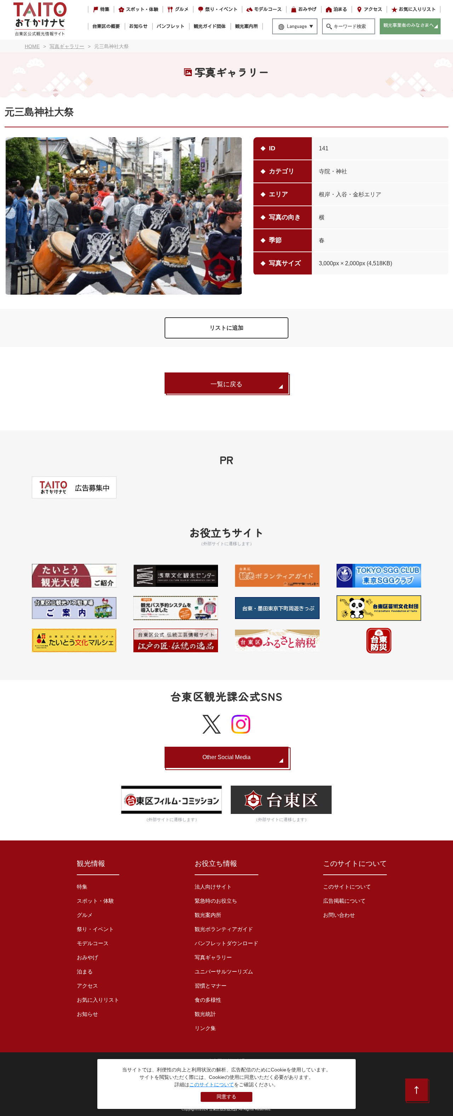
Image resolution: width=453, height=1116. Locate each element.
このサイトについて (347, 887)
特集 (104, 9)
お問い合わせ (339, 915)
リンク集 (205, 1028)
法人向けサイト (213, 887)
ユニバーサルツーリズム (224, 971)
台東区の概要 (106, 26)
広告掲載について (344, 901)
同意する (226, 1096)
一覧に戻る (226, 384)
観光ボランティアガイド (224, 929)
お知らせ (138, 26)
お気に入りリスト (417, 9)
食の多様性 (208, 1000)
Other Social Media (226, 757)
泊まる (340, 9)
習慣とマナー (210, 986)
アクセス (373, 9)
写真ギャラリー (213, 957)
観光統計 (205, 1014)
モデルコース (268, 9)
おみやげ (307, 9)
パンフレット (170, 26)
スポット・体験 (142, 9)
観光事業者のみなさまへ (408, 25)
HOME (32, 46)
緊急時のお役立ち (216, 901)
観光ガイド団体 (210, 26)
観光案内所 (246, 26)
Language (297, 26)
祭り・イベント (221, 9)
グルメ (182, 9)
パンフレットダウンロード (226, 943)
